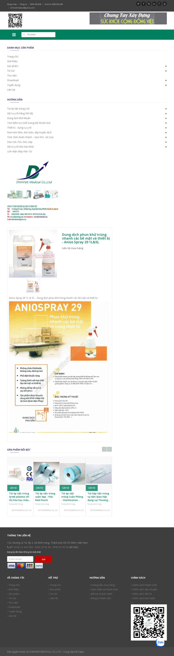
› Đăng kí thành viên (100, 598)
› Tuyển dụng (14, 611)
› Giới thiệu (13, 589)
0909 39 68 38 (42, 547)
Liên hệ (11, 89)
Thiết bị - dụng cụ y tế (19, 127)
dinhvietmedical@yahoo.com (22, 7)
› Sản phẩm (13, 593)
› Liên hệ (11, 615)
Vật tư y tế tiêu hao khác (20, 146)
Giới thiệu (12, 61)
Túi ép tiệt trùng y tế (18, 108)
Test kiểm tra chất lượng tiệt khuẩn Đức (29, 122)
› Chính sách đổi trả (141, 593)
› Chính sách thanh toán (144, 585)
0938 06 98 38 (60, 547)
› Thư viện (12, 602)
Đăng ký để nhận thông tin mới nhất (24, 552)
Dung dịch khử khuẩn (18, 118)
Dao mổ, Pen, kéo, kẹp (19, 141)
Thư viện (12, 75)
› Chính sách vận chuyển (144, 589)
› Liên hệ (53, 598)
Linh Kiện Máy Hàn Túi (19, 151)
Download (13, 80)
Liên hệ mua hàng (72, 248)
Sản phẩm (12, 66)
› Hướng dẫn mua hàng (102, 585)
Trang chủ (12, 56)
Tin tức (11, 70)
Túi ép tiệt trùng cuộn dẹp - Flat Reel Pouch (45, 497)
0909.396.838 (35, 4)
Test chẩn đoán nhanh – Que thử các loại (30, 137)
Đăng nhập (12, 4)
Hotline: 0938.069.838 (54, 4)
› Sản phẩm (54, 589)
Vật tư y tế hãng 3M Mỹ (20, 113)
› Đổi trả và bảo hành (101, 593)
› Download (13, 607)
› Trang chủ (13, 585)
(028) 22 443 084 (23, 547)
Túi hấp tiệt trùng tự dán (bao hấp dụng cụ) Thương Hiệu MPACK (98, 498)
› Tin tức (11, 598)
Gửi (43, 559)
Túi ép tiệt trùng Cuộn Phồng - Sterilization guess (72, 498)
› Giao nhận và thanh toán (104, 589)
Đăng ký (23, 4)
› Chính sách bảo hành (143, 598)
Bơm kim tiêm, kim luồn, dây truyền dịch (29, 132)
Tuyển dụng (13, 85)
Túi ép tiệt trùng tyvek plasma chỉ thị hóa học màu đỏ (19, 498)
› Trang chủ (54, 585)
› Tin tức (52, 593)
